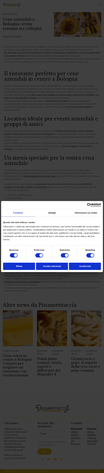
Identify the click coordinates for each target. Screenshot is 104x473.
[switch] (39, 255)
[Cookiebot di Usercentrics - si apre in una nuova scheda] (89, 205)
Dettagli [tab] (52, 213)
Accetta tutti (85, 266)
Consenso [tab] (18, 213)
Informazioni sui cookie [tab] (86, 213)
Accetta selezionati (52, 266)
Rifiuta (19, 266)
